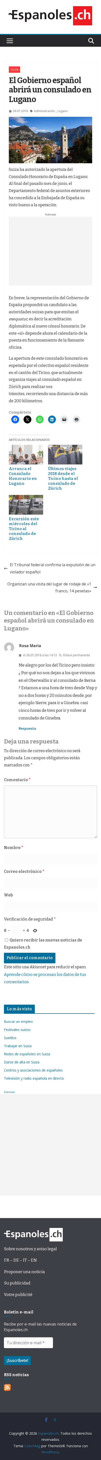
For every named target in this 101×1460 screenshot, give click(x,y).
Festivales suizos (17, 1029)
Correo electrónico (24, 871)
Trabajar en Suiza (18, 1045)
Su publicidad (17, 1283)
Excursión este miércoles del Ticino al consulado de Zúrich (24, 529)
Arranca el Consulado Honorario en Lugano (23, 476)
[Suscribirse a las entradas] (7, 1387)
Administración (44, 111)
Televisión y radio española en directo (34, 1078)
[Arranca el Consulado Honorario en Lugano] (26, 454)
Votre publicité (18, 1294)
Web (8, 895)
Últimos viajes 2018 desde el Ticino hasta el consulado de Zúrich (63, 478)
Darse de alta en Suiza (21, 1062)
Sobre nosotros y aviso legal (30, 1248)
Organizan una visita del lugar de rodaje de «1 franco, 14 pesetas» (49, 587)
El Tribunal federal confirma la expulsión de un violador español (52, 568)
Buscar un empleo (18, 1021)
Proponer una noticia (24, 1271)
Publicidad (9, 1092)
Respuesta (27, 728)
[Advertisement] (50, 251)
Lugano (63, 111)
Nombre (13, 847)
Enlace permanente (76, 655)
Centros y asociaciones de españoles (33, 1070)
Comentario (17, 779)
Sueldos (10, 1037)
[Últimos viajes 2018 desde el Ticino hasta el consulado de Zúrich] (65, 454)
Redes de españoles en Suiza (27, 1054)
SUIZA (14, 69)
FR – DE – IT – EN (20, 1260)
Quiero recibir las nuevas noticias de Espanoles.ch (43, 944)
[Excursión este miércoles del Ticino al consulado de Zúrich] (26, 505)
